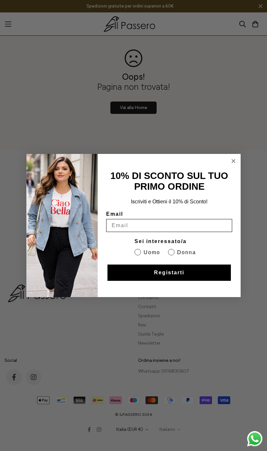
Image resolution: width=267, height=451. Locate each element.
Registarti (169, 272)
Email (114, 214)
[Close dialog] (233, 161)
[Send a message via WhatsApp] (255, 439)
